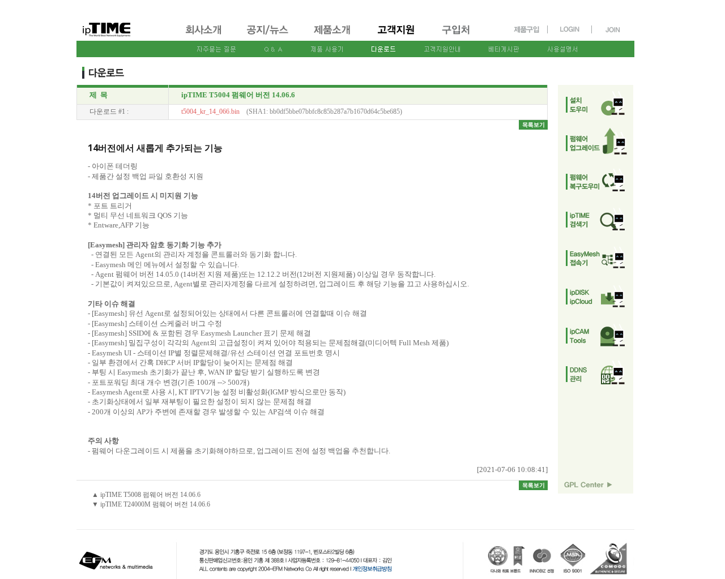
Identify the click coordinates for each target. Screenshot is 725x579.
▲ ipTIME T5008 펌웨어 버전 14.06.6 (146, 495)
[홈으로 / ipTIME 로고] (125, 21)
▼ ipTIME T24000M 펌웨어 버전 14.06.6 (151, 504)
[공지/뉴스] (268, 35)
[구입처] (461, 35)
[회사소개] (204, 35)
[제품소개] (333, 35)
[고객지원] (397, 35)
